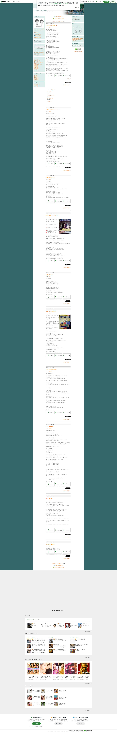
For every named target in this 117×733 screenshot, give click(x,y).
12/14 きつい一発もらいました (53, 109)
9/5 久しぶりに (36, 61)
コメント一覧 (68, 78)
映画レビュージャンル (31, 619)
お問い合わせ (57, 731)
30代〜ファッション (31, 637)
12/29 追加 (36, 65)
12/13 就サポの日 (50, 177)
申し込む (80, 723)
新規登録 (106, 1)
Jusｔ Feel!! (74, 18)
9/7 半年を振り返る (37, 60)
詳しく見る (58, 723)
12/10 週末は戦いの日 (51, 369)
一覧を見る (36, 69)
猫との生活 (51, 637)
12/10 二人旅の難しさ (51, 311)
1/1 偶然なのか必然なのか (38, 62)
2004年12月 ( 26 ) (37, 86)
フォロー (39, 47)
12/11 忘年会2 (49, 274)
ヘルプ (90, 731)
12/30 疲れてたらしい (38, 64)
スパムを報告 (50, 731)
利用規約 (63, 731)
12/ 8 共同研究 (49, 426)
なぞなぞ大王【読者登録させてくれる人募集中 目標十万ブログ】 (39, 52)
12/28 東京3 (36, 67)
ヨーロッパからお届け (74, 637)
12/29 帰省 (36, 66)
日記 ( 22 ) (35, 75)
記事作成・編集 (37, 37)
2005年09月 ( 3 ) (36, 84)
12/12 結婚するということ (52, 215)
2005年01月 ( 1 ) (36, 85)
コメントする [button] (59, 76)
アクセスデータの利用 (71, 731)
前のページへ (55, 21)
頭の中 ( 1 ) (36, 79)
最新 (59, 21)
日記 (49, 27)
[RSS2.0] (78, 50)
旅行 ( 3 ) (35, 76)
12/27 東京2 (36, 68)
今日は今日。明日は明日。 (40, 10)
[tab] (31, 619)
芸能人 (39, 619)
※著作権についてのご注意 (78, 51)
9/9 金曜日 (36, 59)
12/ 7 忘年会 (49, 498)
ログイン (113, 1)
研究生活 (50, 371)
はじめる (36, 723)
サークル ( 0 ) (36, 78)
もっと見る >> (49, 101)
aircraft (40, 30)
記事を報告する (68, 85)
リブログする (67, 75)
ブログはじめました (50, 544)
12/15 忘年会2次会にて (51, 25)
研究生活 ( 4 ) (36, 77)
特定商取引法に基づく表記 (82, 731)
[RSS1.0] (78, 48)
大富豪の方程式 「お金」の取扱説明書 (39, 54)
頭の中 (50, 111)
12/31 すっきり (36, 63)
